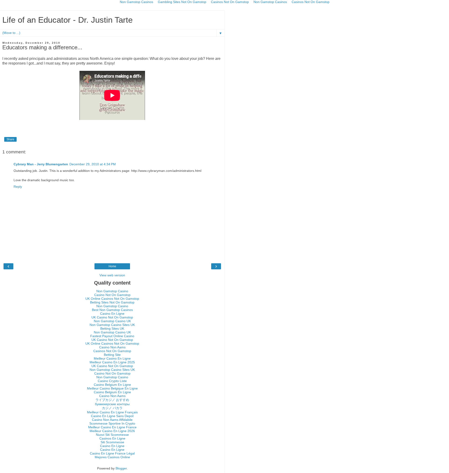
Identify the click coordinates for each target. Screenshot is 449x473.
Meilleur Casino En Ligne (112, 358)
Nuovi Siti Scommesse (112, 435)
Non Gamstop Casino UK (112, 321)
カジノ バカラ (112, 408)
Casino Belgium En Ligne (112, 384)
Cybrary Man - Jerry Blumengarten (41, 164)
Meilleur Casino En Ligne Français (112, 412)
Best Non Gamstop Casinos (112, 310)
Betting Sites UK (112, 328)
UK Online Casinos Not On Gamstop (112, 298)
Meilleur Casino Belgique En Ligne (112, 388)
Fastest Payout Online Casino (112, 336)
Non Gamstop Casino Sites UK (112, 325)
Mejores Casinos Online (112, 457)
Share (10, 139)
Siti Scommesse (112, 442)
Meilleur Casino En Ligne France (112, 427)
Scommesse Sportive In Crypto (112, 423)
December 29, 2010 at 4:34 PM (92, 164)
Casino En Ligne (112, 313)
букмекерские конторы (112, 404)
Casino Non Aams (112, 347)
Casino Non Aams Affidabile (112, 420)
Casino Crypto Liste (112, 381)
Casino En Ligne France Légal (112, 453)
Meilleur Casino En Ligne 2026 (112, 431)
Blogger (121, 468)
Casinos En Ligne (112, 438)
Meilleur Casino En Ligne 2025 (112, 362)
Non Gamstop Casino (112, 291)
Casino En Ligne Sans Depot (112, 416)
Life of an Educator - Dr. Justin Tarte (67, 19)
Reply (18, 186)
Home (112, 266)
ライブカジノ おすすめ (112, 400)
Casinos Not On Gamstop (112, 351)
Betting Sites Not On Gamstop (112, 302)
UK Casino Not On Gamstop (112, 317)
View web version (112, 275)
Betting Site (112, 355)
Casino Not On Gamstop (112, 295)
